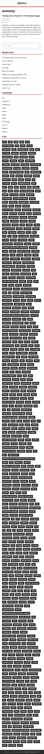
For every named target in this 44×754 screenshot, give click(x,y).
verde (13, 708)
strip (5, 643)
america (23, 153)
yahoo (36, 741)
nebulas (31, 500)
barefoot (6, 180)
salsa (5, 583)
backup (5, 176)
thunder (22, 674)
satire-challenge (32, 583)
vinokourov (7, 711)
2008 (16, 142)
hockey (23, 398)
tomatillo (17, 677)
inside (29, 413)
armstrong (30, 161)
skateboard (24, 598)
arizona (13, 161)
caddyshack (13, 217)
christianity (7, 244)
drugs (30, 300)
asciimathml (35, 165)
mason (30, 466)
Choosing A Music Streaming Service (14, 58)
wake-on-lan (19, 715)
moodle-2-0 (26, 485)
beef (4, 187)
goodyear (6, 379)
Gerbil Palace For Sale (9, 81)
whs (4, 726)
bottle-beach (8, 210)
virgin (23, 711)
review (35, 560)
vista (30, 711)
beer (10, 187)
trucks (18, 692)
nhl (37, 504)
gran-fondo (7, 383)
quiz (12, 553)
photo (35, 530)
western (16, 723)
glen (18, 372)
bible (10, 191)
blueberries (23, 202)
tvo (30, 692)
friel (22, 361)
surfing (17, 651)
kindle (35, 428)
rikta (27, 564)
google (15, 379)
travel (17, 689)
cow (33, 270)
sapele (21, 583)
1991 (4, 142)
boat (5, 206)
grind (5, 387)
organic (6, 519)
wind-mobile (28, 726)
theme (24, 670)
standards (21, 628)
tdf (4, 658)
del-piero (27, 285)
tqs (27, 681)
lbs (29, 444)
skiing (33, 598)
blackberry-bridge (20, 198)
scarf (5, 587)
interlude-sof (6, 105)
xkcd (30, 741)
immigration (26, 410)
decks (11, 285)
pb (4, 530)
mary (23, 466)
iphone (26, 421)
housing (36, 402)
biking (5, 195)
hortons (20, 402)
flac (30, 346)
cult (4, 278)
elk (24, 319)
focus (5, 353)
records (6, 560)
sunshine (22, 647)
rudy (11, 576)
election (34, 315)
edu (3, 98)
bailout (19, 176)
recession (29, 557)
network (13, 504)
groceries (13, 387)
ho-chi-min (14, 398)
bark (14, 180)
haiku (23, 391)
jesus (27, 425)
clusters (35, 251)
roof (5, 576)
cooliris (6, 270)
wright (16, 741)
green (17, 383)
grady (30, 379)
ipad (13, 421)
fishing (24, 346)
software (6, 621)
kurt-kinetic (16, 436)
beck (33, 183)
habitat (5, 391)
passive (21, 527)
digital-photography (29, 289)
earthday (16, 308)
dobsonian (7, 296)
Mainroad (33, 752)
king (4, 432)
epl (26, 323)
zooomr (12, 745)
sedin (27, 591)
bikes (38, 191)
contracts (21, 266)
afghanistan (22, 149)
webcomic (28, 719)
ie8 (9, 410)
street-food (32, 640)
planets (12, 542)
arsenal (6, 165)
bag (12, 176)
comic (35, 255)
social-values (24, 617)
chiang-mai (22, 240)
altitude (6, 153)
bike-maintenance (27, 191)
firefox (34, 342)
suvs (4, 655)
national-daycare (9, 496)
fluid (21, 349)
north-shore (35, 508)
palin (5, 523)
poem (19, 545)
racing (18, 553)
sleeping (23, 602)
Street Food (6, 88)
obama (5, 515)
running (28, 576)
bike (16, 191)
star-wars (32, 628)
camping (24, 221)
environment (18, 323)
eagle (29, 304)
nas (24, 493)
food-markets (22, 353)
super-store (32, 647)
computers (7, 263)
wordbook (21, 738)
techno (29, 658)
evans (5, 334)
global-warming (9, 376)
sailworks (22, 579)
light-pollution (9, 451)
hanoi (5, 395)
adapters (6, 149)
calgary (23, 217)
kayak (14, 428)
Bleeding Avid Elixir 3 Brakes (11, 85)
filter (27, 342)
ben (29, 187)
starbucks (6, 632)
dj (9, 293)
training (30, 685)
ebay (24, 308)
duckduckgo (7, 304)
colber (19, 255)
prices (19, 549)
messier (14, 477)
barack (36, 176)
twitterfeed (23, 696)
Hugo (26, 752)
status (15, 632)
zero (4, 745)
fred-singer (33, 357)
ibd (35, 406)
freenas (14, 361)
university (20, 700)
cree (34, 274)
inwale (31, 417)
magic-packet (13, 455)
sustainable (27, 651)
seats (20, 591)
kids (28, 428)
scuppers (28, 587)
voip (4, 715)
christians (18, 244)
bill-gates (13, 195)
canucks (27, 229)
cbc (34, 232)
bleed (5, 202)
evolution (13, 334)
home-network (8, 402)
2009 (21, 142)
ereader (6, 327)
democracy (7, 289)
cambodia (32, 217)
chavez (5, 240)
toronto (35, 677)
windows (6, 730)
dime (4, 293)
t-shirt (11, 655)
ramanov (33, 553)
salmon (31, 579)
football (33, 353)
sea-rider (6, 591)
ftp (4, 364)
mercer (24, 474)
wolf (5, 738)
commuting (26, 259)
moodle (16, 485)
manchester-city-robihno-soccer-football (18, 459)
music (18, 493)
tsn (25, 692)
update (36, 700)
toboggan (6, 677)
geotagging (32, 368)
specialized (7, 625)
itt (39, 421)
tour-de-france (8, 681)
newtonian (23, 504)
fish (17, 346)
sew (12, 594)
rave (15, 557)
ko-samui (32, 432)
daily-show (31, 278)
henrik (26, 395)
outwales (34, 519)
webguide (6, 723)
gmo (30, 376)
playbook (29, 542)
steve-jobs (21, 636)
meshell (6, 477)
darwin (22, 281)
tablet (28, 655)
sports (4, 118)
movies (5, 493)
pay (36, 527)
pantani (33, 523)
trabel (33, 681)
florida (13, 349)
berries (35, 187)
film (20, 342)
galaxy (30, 364)
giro (12, 372)
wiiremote (17, 726)
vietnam (4, 132)
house (28, 402)
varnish (6, 708)
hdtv (19, 395)
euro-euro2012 (25, 330)
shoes (34, 594)
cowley (5, 274)
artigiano (15, 165)
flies (37, 346)
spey (25, 625)
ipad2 (19, 421)
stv (24, 643)
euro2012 (36, 330)
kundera (6, 436)
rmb (13, 568)
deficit (18, 285)
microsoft (7, 481)
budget (21, 213)
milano (16, 481)
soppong (22, 621)
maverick (6, 470)
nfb (31, 504)
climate (12, 251)
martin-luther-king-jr (11, 466)
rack (25, 553)
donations (7, 300)
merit (32, 474)
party (14, 527)
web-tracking (17, 719)
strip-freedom (15, 643)
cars (4, 232)
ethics (23, 327)
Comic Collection (7, 61)
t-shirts (20, 655)
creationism (25, 274)
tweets (37, 692)
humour (18, 406)
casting (21, 232)
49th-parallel (8, 146)
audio (5, 172)
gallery (6, 368)
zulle (20, 745)
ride (21, 564)
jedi (21, 425)
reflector (15, 560)
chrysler (33, 247)
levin (22, 447)
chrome (36, 244)
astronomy (7, 168)
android (32, 153)
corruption (16, 270)
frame (24, 357)
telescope (18, 662)
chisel (31, 240)
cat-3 (28, 232)
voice (37, 711)
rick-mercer (13, 564)
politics (6, 22)
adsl (14, 149)
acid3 (22, 146)
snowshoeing (8, 610)
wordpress (32, 738)
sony (14, 621)
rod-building (7, 572)
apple (31, 157)
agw (31, 149)
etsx (29, 327)
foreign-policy (8, 357)
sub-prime (31, 643)
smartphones (8, 606)
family (5, 338)
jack (4, 425)
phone (20, 530)
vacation (11, 704)
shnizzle (26, 594)
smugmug (18, 606)
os (13, 519)
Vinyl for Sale (6, 64)
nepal (4, 108)
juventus (6, 428)
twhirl (5, 696)
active (29, 146)
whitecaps (34, 723)
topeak (26, 677)
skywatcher (12, 602)
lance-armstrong (9, 440)
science (12, 587)
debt (36, 281)
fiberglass (6, 342)
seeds (33, 591)
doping (16, 300)
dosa (23, 300)
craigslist (14, 274)
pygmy (5, 553)
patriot (29, 527)
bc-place (6, 183)
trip (4, 692)
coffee (5, 255)
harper (12, 395)
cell (14, 236)
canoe (37, 225)
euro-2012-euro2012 (10, 330)
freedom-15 (6, 101)
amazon (15, 153)
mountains (25, 489)
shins (18, 594)
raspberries (7, 557)
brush (5, 213)
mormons (6, 489)
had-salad (15, 391)
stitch (5, 640)
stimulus (31, 636)
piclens (24, 538)
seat (13, 591)
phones (27, 530)
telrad (27, 662)
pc (14, 530)
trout (11, 692)
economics (15, 312)
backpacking (35, 172)
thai (9, 666)
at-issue (17, 168)
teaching (21, 658)
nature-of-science (25, 496)
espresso (14, 327)
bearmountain (24, 183)
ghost (5, 372)
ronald (33, 572)
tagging (36, 655)
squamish (6, 628)
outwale (25, 519)
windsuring (7, 734)
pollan (34, 545)
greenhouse (26, 383)
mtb (12, 493)
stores (12, 640)
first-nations (8, 346)
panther (6, 527)
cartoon (12, 232)
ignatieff (15, 410)
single (15, 598)
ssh (14, 628)
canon (19, 229)
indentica (6, 413)
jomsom (34, 425)
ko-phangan (21, 432)
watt (35, 715)
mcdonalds (24, 470)
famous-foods (16, 338)
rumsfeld (19, 576)
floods (5, 349)
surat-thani (7, 651)
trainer (22, 685)
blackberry (7, 198)
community (15, 259)
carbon (36, 229)
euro (35, 327)
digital (16, 289)
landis (21, 440)
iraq (33, 421)
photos (4, 111)
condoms (17, 263)
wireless (25, 734)
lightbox (21, 451)
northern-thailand (10, 511)
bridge (17, 210)
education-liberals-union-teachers (16, 315)
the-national (8, 670)
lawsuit (6, 444)
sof (33, 617)
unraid (29, 700)
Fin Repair (5, 68)
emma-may (6, 323)
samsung (13, 583)
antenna (23, 157)
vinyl (16, 711)
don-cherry (30, 296)
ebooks (5, 312)
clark (5, 251)
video (20, 708)
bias (4, 191)
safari (5, 579)
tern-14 (4, 125)
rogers (17, 572)
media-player (14, 474)
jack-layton (13, 425)
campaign (14, 221)
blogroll (13, 202)
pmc (12, 545)
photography (19, 534)
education (34, 312)
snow (27, 606)
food (12, 353)
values (27, 704)
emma (30, 319)
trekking (32, 689)
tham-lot (26, 666)
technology (5, 122)
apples (5, 161)
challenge (34, 236)
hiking (5, 398)
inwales (6, 421)
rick (4, 564)
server (5, 594)
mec (32, 470)
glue (19, 376)
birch (22, 195)
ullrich (10, 700)
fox (18, 357)
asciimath (24, 165)
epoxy (32, 323)
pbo (9, 530)
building (37, 213)
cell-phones (23, 236)
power (11, 549)
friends (29, 361)
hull (11, 406)
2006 (10, 142)
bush (4, 217)
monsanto (7, 485)
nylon (32, 511)
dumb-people (19, 304)
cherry (13, 240)
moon (35, 485)
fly (27, 349)
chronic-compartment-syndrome (15, 247)
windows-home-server (20, 730)
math (37, 466)
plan (4, 542)
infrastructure (18, 413)
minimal (24, 481)
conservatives (28, 263)
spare (30, 621)
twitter (13, 696)
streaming (21, 640)
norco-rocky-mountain (18, 508)
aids (37, 149)
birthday (30, 195)
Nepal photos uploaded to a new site (14, 78)
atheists (26, 168)
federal (31, 338)
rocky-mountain (30, 568)
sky (4, 602)
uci (4, 700)
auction (34, 168)
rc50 (21, 557)
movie (34, 489)
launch (35, 440)
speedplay (17, 625)
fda (25, 338)
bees (16, 187)
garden (14, 368)
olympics (14, 515)
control (31, 266)
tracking (6, 685)
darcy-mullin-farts (10, 281)
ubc (39, 696)
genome (22, 368)
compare (36, 259)
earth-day (6, 308)
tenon (34, 662)
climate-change (23, 251)
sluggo (31, 602)
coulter (26, 270)
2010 (27, 142)
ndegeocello (7, 500)
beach (14, 183)
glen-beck (26, 372)
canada (32, 221)
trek (24, 689)
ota (17, 519)
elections (6, 319)
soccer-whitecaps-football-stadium (16, 613)
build (29, 213)
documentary (19, 296)
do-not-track (26, 293)
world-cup (7, 741)
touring (20, 681)
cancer (15, 225)
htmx (5, 406)
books (18, 206)
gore (23, 379)
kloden (11, 432)
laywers (22, 444)
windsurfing (35, 730)
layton (14, 444)
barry (21, 180)
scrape (20, 587)
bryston (13, 213)
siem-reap (6, 598)
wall (29, 715)
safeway (13, 579)
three (5, 674)
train (14, 685)
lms (35, 451)
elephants (16, 319)
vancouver (37, 704)
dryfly (37, 300)
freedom (6, 361)
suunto (37, 651)
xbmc (23, 741)
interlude (23, 417)
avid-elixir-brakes (16, 172)
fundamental (13, 364)
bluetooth (34, 202)
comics (5, 259)
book (11, 206)
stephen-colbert (9, 636)
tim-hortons (32, 674)
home (31, 398)
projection (36, 549)
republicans (26, 560)
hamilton (31, 391)
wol (38, 734)
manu (5, 462)
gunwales (32, 387)
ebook (31, 308)
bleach (32, 198)
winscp (16, 734)
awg (26, 172)
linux (29, 451)
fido (14, 342)
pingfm (31, 538)
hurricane (28, 406)
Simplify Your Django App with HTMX (14, 74)
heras (34, 395)
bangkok (28, 176)
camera (5, 221)
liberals (29, 447)
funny (23, 364)
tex (4, 666)
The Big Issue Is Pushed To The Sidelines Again (21, 16)
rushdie (37, 576)
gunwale (23, 387)
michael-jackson (25, 477)
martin (27, 462)
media (5, 474)
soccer (18, 610)
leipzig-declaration (10, 447)
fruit (36, 361)
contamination (8, 266)
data (29, 281)
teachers (11, 658)
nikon (5, 508)
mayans (15, 470)
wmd (32, 734)
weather (6, 719)
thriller (13, 674)
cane (22, 225)
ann (16, 157)
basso (28, 180)
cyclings (21, 278)
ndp (16, 500)
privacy (26, 549)
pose (4, 549)
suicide (5, 647)
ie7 (4, 410)
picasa (16, 538)
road (19, 568)
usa (4, 704)
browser (36, 210)
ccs (4, 236)
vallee (20, 704)
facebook (33, 334)
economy (25, 312)
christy (27, 244)
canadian (6, 225)
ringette (6, 568)
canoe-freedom (8, 229)
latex (28, 440)
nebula (23, 500)
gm (25, 376)
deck (4, 285)
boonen (26, 206)
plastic (20, 542)
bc (33, 180)
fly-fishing (35, 349)
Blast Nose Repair (8, 71)
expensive (23, 334)
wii (10, 726)
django (15, 293)
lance (26, 436)
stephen (24, 632)
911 (17, 146)
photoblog (7, 534)
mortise (15, 489)
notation (23, 511)
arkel (21, 161)
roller (25, 572)
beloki (23, 187)
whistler (24, 723)
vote (10, 715)
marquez (18, 462)
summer (13, 647)
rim (33, 564)
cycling (12, 278)
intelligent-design (10, 417)
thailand (4, 128)
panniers (24, 523)
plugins (6, 545)
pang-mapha (14, 523)
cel (9, 236)
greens (35, 383)
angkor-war (7, 157)
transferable (8, 689)
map (11, 462)
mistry (32, 481)
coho (12, 255)
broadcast (26, 210)
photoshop (7, 538)
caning (29, 225)
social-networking (10, 617)
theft (18, 670)
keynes (21, 428)
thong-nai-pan (35, 670)
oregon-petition (26, 515)
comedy (27, 255)
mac (4, 455)
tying (33, 696)
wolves (12, 738)
